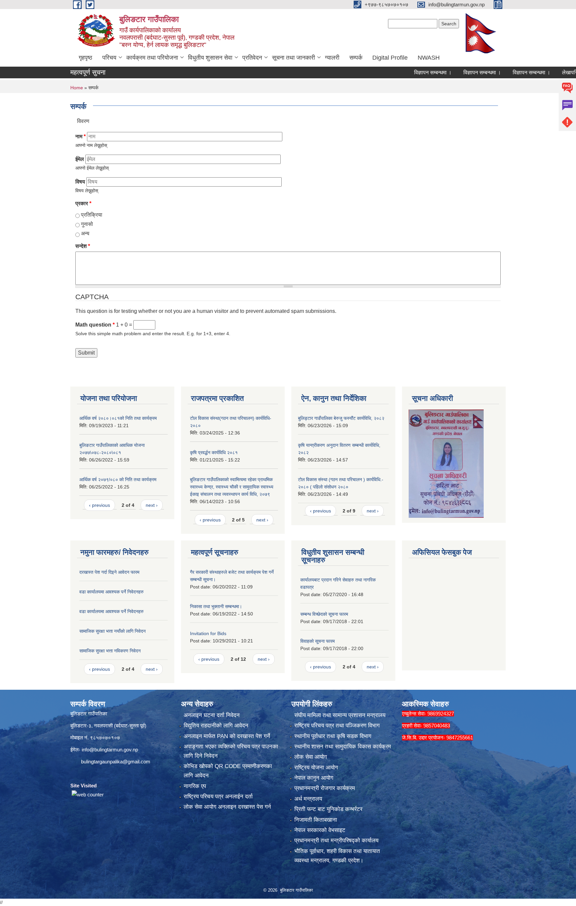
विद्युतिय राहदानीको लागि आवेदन (216, 725)
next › (152, 505)
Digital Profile (390, 57)
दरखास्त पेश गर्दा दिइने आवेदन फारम (109, 572)
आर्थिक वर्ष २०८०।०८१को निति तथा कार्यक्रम (118, 418)
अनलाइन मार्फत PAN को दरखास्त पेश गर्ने (227, 736)
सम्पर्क (355, 57)
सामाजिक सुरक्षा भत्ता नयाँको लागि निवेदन (112, 631)
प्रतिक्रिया (91, 215)
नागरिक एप (195, 786)
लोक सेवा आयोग (310, 757)
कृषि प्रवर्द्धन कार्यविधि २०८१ (214, 452)
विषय (80, 182)
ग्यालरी (332, 57)
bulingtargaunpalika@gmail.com (115, 761)
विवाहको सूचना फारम (317, 641)
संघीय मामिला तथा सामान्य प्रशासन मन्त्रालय (339, 715)
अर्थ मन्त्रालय (308, 799)
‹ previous (99, 505)
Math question (95, 325)
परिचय (109, 57)
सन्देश (82, 246)
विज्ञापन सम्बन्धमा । (405, 72)
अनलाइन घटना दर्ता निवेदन (212, 715)
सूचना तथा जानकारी (293, 57)
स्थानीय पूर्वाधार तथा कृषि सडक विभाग (332, 736)
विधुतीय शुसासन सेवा (210, 57)
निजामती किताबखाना (315, 820)
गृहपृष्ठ (85, 57)
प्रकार (83, 203)
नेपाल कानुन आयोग (313, 778)
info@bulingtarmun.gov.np (110, 749)
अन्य (85, 233)
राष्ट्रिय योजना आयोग (316, 767)
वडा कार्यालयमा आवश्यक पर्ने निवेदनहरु (111, 591)
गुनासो (87, 224)
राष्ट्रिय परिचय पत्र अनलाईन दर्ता (218, 796)
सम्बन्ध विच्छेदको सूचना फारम (324, 614)
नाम (80, 136)
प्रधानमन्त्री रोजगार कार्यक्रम (324, 788)
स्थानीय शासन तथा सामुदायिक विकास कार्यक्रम (342, 746)
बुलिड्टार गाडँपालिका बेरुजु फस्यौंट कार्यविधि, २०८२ (341, 418)
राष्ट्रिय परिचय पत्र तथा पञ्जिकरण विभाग (337, 725)
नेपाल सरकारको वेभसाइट (319, 830)
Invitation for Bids (208, 633)
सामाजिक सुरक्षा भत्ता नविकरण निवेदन (110, 650)
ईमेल (79, 159)
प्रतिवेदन (252, 57)
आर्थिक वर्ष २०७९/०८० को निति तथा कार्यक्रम (117, 479)
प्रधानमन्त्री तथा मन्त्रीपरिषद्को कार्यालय (336, 840)
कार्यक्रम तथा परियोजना (152, 57)
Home (76, 87)
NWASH (429, 57)
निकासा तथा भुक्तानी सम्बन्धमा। (216, 606)
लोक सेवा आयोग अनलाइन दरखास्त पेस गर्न (227, 807)
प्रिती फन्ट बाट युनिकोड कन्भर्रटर (328, 809)
